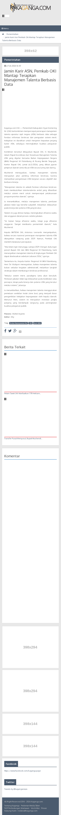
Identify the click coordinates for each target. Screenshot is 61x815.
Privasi (44, 808)
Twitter (10, 782)
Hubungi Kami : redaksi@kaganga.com (20, 811)
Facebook (11, 763)
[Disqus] (30, 503)
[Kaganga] (30, 7)
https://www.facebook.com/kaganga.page (22, 771)
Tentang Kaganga (12, 805)
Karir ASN (37, 323)
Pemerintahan (12, 34)
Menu (5, 29)
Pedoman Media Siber (30, 805)
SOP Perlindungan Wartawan (17, 808)
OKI (30, 323)
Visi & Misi (35, 808)
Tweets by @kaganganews (15, 789)
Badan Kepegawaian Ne (18, 323)
